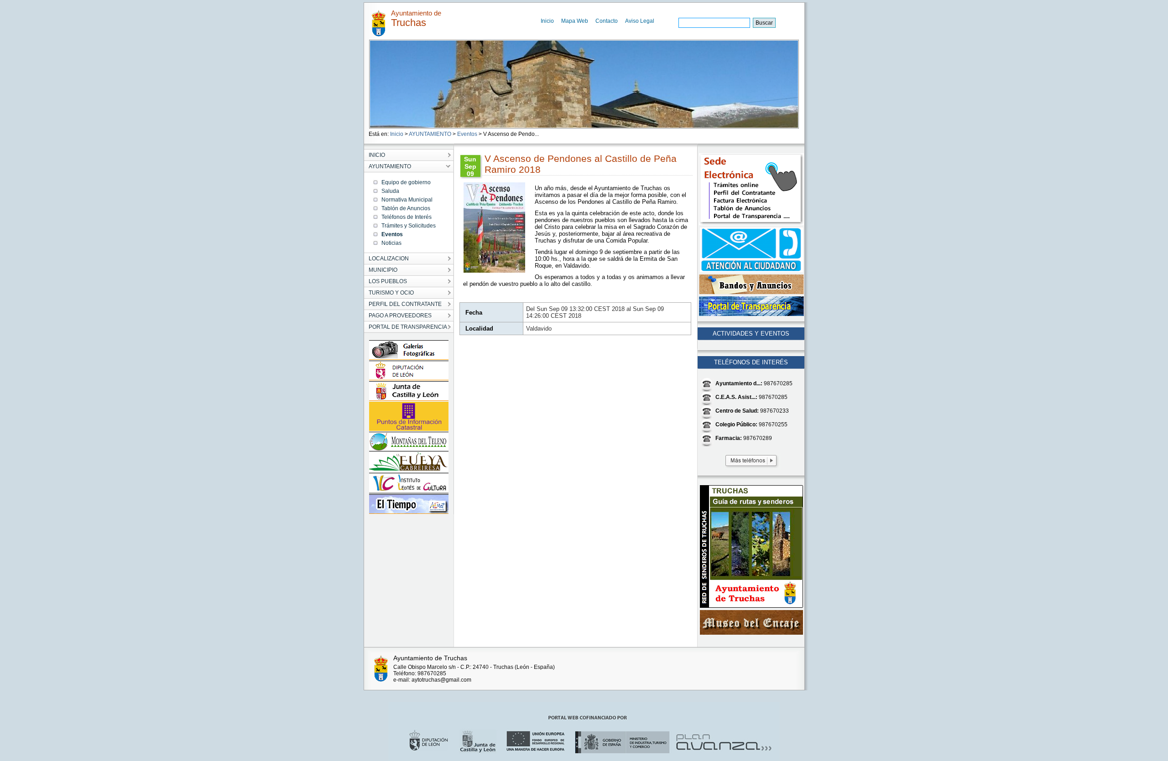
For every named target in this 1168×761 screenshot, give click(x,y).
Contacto (606, 21)
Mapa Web (574, 21)
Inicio (547, 21)
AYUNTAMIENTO (430, 134)
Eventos (467, 134)
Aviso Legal (639, 21)
